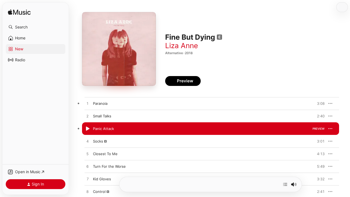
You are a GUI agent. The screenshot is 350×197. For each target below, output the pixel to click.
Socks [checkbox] (98, 141)
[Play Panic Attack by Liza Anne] (87, 128)
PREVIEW (319, 103)
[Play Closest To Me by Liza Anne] (87, 154)
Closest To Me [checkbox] (105, 154)
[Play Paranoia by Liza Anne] (87, 103)
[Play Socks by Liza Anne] (87, 141)
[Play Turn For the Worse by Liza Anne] (87, 166)
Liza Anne (181, 45)
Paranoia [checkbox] (100, 103)
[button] (35, 27)
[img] (19, 12)
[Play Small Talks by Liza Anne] (87, 116)
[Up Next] (285, 184)
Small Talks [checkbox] (102, 116)
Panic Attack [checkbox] (103, 128)
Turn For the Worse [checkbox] (109, 166)
